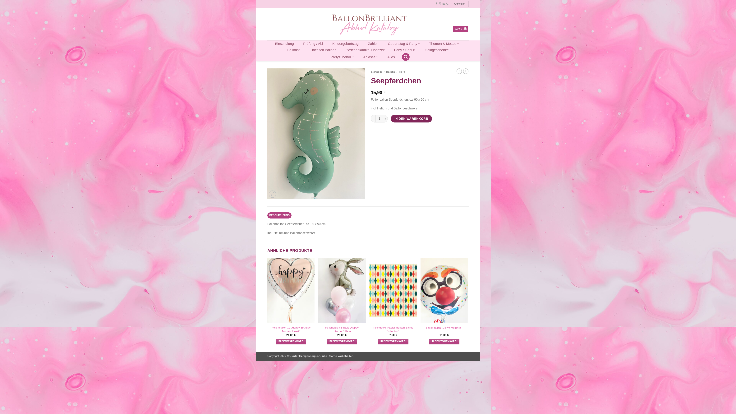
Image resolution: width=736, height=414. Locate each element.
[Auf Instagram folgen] (440, 3)
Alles (391, 57)
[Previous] (267, 304)
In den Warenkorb (411, 118)
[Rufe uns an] (447, 3)
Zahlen (373, 44)
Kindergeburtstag (345, 44)
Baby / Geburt (404, 50)
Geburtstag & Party (402, 44)
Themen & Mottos (442, 44)
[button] (459, 4)
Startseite (376, 71)
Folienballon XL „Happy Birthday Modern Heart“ (291, 329)
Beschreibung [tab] (279, 215)
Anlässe (369, 57)
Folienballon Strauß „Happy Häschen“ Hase (342, 329)
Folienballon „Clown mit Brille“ (444, 327)
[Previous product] (465, 71)
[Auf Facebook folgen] (436, 3)
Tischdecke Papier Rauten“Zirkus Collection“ (393, 329)
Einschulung (284, 44)
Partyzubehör (341, 57)
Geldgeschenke (437, 50)
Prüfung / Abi (313, 44)
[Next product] (459, 71)
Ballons (293, 50)
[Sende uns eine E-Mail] (444, 3)
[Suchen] (406, 57)
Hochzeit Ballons (323, 50)
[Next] (467, 304)
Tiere (402, 71)
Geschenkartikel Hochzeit (365, 50)
